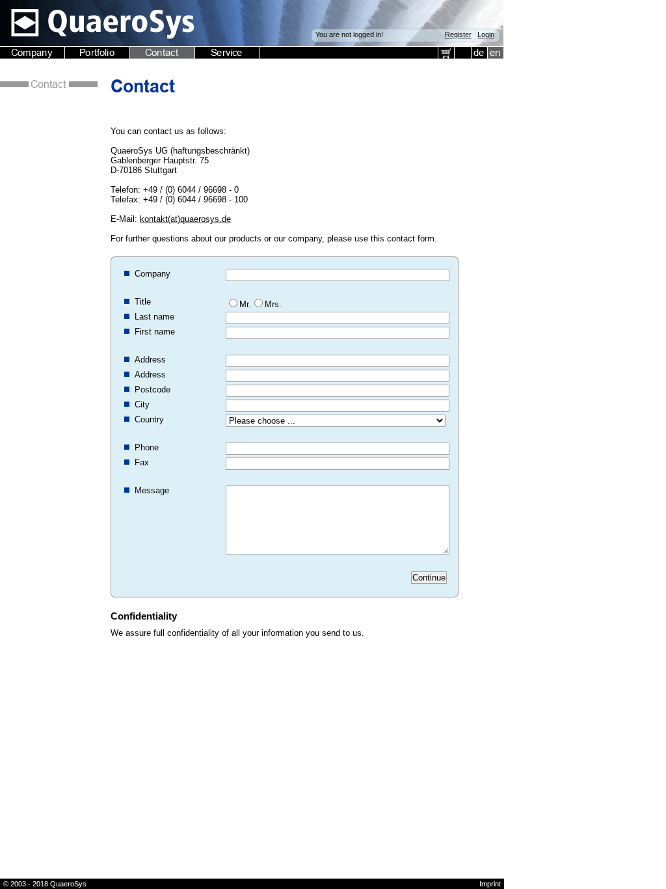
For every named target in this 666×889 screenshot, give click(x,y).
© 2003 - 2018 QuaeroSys (45, 884)
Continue (429, 577)
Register (458, 34)
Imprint (490, 884)
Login (485, 34)
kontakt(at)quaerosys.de (185, 219)
